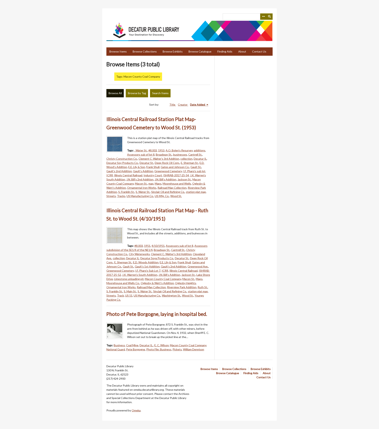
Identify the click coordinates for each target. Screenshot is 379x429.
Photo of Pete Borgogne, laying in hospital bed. (156, 314)
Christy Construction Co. (121, 158)
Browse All (115, 93)
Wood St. (176, 196)
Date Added (198, 104)
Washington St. (171, 295)
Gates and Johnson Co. (175, 167)
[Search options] (263, 16)
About (242, 51)
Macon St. (141, 183)
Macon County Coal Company (163, 279)
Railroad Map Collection (172, 187)
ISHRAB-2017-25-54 (176, 175)
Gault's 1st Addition (147, 266)
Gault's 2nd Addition (119, 171)
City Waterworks (139, 254)
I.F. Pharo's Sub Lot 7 (147, 270)
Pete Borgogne (135, 349)
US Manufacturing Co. (140, 196)
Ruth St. (203, 287)
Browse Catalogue (200, 51)
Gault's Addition (143, 171)
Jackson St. (184, 179)
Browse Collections (145, 51)
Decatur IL (200, 158)
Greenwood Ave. (198, 266)
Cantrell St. (195, 154)
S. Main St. (130, 291)
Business (119, 345)
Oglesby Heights (185, 283)
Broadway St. (164, 154)
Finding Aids (224, 51)
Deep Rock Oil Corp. (167, 162)
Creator (183, 104)
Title (172, 104)
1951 (147, 245)
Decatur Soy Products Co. (122, 162)
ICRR (109, 175)
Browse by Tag (137, 93)
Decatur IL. (146, 345)
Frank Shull (152, 167)
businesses (180, 154)
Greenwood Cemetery (168, 171)
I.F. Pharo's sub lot (194, 171)
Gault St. (195, 167)
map (151, 183)
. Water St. (140, 150)
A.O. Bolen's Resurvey (179, 150)
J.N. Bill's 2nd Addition (139, 179)
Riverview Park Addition (181, 287)
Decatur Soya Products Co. (157, 258)
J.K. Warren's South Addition (139, 274)
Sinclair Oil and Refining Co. (168, 191)
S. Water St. (143, 191)
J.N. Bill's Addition (165, 179)
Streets (111, 196)
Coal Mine (132, 345)
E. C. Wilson (161, 345)
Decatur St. (147, 162)
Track (120, 295)
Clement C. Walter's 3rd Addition (159, 158)
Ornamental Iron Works (141, 187)
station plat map (196, 191)
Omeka (136, 410)
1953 (161, 150)
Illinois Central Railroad (128, 175)
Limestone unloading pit (129, 279)
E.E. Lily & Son (136, 167)
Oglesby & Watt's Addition (157, 283)
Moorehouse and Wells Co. (123, 283)
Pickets (177, 349)
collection (186, 158)
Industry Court (153, 175)
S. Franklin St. (126, 191)
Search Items (160, 93)
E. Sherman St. (189, 162)
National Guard (115, 349)
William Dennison (193, 349)
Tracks (121, 196)
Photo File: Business (158, 349)
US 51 (128, 295)
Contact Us (259, 51)
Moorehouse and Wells (177, 183)
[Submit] (269, 16)
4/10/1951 (158, 245)
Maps (158, 183)
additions (199, 150)
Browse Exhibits (173, 51)
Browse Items (118, 51)
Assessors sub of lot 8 (141, 154)
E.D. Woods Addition (146, 262)
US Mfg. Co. (162, 196)
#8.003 (152, 150)
